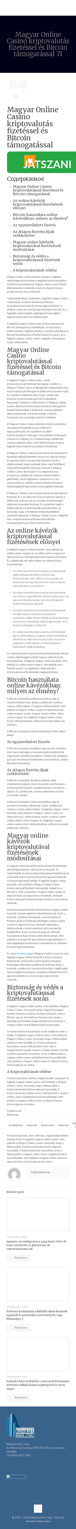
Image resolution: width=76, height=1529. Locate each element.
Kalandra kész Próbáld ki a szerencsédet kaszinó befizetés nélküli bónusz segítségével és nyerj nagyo (37, 1385)
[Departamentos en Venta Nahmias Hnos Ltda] (38, 8)
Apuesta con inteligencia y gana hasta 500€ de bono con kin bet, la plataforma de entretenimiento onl (36, 1245)
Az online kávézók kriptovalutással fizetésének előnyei (38, 204)
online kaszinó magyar (21, 953)
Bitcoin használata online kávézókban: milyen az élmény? (40, 216)
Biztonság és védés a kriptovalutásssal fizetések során (36, 260)
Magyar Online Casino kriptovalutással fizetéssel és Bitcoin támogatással (38, 190)
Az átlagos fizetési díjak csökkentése (33, 233)
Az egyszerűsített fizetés (34, 225)
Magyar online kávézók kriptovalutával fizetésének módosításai (37, 246)
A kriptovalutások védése (35, 270)
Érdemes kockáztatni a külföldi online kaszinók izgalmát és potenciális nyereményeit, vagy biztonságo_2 (36, 1315)
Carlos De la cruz (40, 1172)
